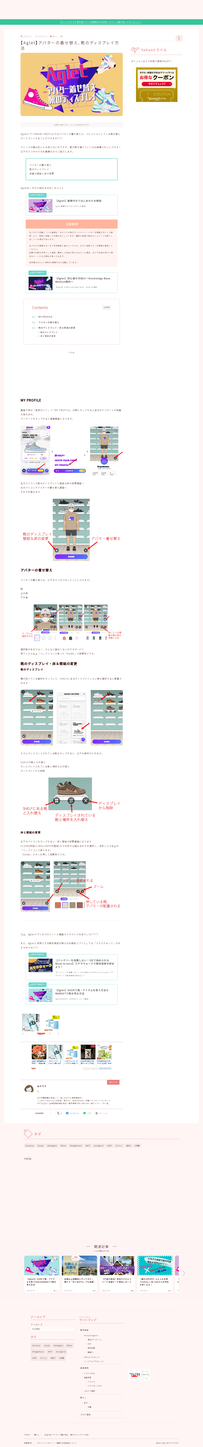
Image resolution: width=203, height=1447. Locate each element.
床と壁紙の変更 (48, 336)
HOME (27, 1434)
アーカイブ (36, 1324)
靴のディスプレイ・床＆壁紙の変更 (57, 327)
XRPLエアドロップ (91, 1357)
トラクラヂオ (89, 1373)
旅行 (129, 1145)
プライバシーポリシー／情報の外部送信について (57, 1443)
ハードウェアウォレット (94, 1361)
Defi (89, 1344)
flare (64, 1145)
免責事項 (27, 1443)
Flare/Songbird (91, 1335)
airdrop (30, 1145)
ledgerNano (76, 1145)
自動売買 (87, 1377)
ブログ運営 (85, 1414)
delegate (52, 1145)
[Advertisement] (72, 376)
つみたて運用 (89, 1391)
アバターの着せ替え (49, 322)
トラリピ (91, 1381)
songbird (99, 1145)
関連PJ (90, 1352)
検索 (179, 38)
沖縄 (137, 1145)
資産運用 (84, 1367)
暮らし (55, 36)
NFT (88, 1145)
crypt (41, 1145)
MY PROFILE (46, 316)
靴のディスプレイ (49, 332)
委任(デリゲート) (95, 1339)
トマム (119, 1145)
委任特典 (91, 1348)
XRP (110, 1145)
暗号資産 (84, 1330)
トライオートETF (95, 1386)
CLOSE (107, 307)
